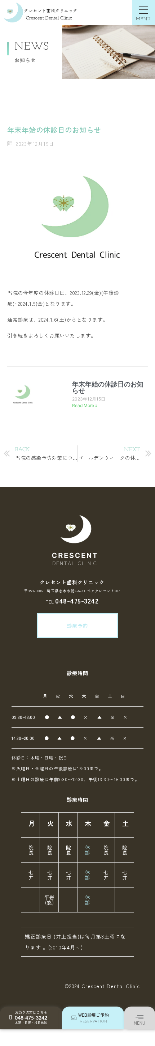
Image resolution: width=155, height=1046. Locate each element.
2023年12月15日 (88, 399)
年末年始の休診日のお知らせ (107, 387)
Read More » (84, 405)
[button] (139, 1017)
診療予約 (77, 625)
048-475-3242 (76, 600)
